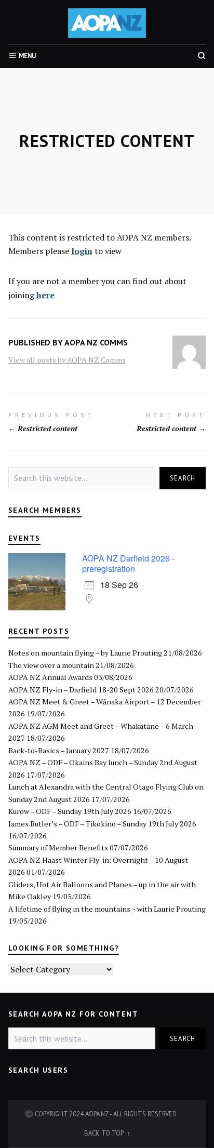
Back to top (104, 1133)
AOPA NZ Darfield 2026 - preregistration (128, 563)
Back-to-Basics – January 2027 (58, 750)
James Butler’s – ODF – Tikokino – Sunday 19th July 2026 (102, 824)
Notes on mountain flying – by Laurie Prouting (85, 653)
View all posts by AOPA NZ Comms (67, 360)
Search (183, 478)
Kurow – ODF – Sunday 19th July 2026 (69, 811)
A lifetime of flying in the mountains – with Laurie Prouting (107, 909)
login (81, 251)
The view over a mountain (51, 665)
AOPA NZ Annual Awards (50, 677)
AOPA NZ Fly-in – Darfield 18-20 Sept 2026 (81, 690)
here (45, 295)
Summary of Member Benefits (58, 847)
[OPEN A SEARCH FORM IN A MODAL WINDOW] (201, 55)
